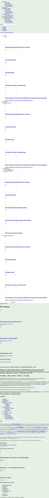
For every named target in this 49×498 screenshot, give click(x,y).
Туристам (5, 1)
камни (31, 429)
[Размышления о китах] (9, 350)
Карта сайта (5, 495)
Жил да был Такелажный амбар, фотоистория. (18, 220)
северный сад (4, 432)
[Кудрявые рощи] (11, 70)
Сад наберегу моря (9, 15)
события (16, 432)
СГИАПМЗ (41, 425)
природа (28, 431)
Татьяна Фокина (3, 324)
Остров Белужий (8, 5)
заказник (28, 429)
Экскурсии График (10, 60)
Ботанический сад (17, 424)
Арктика (5, 399)
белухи (12, 429)
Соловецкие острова (3, 427)
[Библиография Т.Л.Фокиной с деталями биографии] (3, 455)
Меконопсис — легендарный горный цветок (12, 467)
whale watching (3, 424)
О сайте (4, 28)
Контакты (5, 30)
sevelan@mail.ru (3, 443)
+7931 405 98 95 (12, 444)
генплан (16, 429)
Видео (6, 403)
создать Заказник (20, 432)
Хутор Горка (8, 410)
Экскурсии (5, 7)
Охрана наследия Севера (8, 17)
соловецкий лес (32, 432)
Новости (5, 401)
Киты (43, 424)
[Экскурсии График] (11, 57)
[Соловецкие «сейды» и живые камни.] (11, 82)
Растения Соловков (37, 425)
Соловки (20, 427)
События (7, 404)
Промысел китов (30, 425)
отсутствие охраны (14, 431)
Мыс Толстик (8, 3)
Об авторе (5, 29)
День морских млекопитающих (13, 233)
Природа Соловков (7, 8)
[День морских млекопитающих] (11, 230)
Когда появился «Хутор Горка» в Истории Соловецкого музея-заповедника (26, 98)
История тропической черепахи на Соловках (17, 47)
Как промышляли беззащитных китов (16, 207)
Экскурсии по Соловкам (5, 429)
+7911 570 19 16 (5, 444)
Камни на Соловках (5, 477)
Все (6, 100)
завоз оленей (20, 429)
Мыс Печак (7, 2)
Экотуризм (31, 427)
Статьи (7, 406)
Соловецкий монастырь (11, 427)
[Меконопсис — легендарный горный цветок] (3, 465)
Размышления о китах (6, 353)
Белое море (5, 400)
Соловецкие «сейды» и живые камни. (15, 85)
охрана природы (21, 431)
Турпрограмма (8, 412)
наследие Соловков (7, 431)
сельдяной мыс (10, 432)
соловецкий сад (39, 432)
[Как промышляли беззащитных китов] (11, 205)
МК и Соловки (8, 425)
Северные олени (46, 425)
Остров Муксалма (9, 6)
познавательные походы (5, 385)
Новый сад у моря (9, 408)
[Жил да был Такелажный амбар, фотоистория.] (11, 217)
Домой (1, 303)
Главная (4, 26)
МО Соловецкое (14, 425)
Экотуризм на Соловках (41, 427)
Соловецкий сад (6, 14)
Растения (7, 409)
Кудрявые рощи (9, 72)
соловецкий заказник (26, 432)
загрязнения (24, 429)
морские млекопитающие (38, 429)
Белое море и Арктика (7, 16)
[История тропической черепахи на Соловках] (11, 44)
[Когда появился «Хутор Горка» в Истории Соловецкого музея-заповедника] (11, 95)
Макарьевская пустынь (22, 425)
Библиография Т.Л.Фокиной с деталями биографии (14, 457)
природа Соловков (38, 431)
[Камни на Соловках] (3, 475)
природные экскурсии (40, 384)
